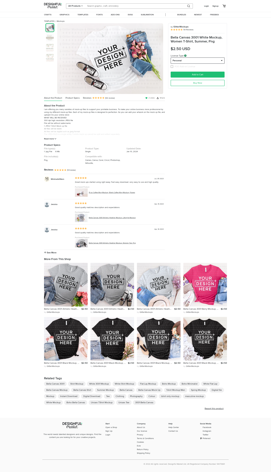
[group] (110, 58)
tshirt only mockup (170, 396)
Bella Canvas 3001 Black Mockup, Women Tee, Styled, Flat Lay (62, 363)
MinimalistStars (57, 179)
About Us (141, 427)
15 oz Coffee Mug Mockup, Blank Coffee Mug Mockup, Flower (112, 192)
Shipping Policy (143, 453)
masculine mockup (194, 396)
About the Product (53, 98)
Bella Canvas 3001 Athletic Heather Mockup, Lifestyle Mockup (112, 218)
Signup (215, 6)
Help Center (173, 427)
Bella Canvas (126, 390)
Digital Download (91, 396)
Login (206, 6)
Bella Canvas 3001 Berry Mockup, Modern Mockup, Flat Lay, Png (202, 309)
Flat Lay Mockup (148, 383)
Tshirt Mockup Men (175, 390)
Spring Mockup (198, 390)
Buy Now (197, 83)
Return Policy (142, 449)
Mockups (61, 21)
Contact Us (173, 431)
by (52, 312)
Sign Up (108, 431)
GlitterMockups (180, 27)
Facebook (207, 427)
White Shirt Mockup (124, 383)
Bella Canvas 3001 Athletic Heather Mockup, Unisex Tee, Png (109, 309)
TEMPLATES (49, 21)
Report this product (214, 408)
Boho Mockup (169, 383)
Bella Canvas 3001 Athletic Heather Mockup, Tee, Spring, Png (155, 309)
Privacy (140, 435)
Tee (108, 396)
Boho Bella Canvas (75, 402)
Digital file (217, 390)
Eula (139, 446)
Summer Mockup (105, 390)
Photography (136, 396)
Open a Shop (111, 427)
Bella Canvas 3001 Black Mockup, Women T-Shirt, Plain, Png (155, 363)
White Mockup (53, 402)
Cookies (140, 442)
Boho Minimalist (189, 383)
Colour (151, 396)
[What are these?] (185, 55)
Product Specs (72, 98)
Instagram (207, 431)
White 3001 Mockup (99, 383)
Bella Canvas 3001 (55, 383)
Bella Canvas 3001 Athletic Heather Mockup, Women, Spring (62, 309)
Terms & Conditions (145, 438)
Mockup (50, 396)
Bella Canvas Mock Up (149, 390)
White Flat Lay (210, 383)
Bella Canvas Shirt (82, 390)
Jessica (54, 204)
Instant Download (68, 396)
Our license (142, 431)
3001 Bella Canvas (144, 402)
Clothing (120, 396)
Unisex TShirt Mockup (101, 402)
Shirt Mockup (76, 383)
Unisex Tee (123, 402)
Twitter (205, 435)
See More (51, 252)
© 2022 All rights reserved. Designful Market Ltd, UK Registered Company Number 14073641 (184, 464)
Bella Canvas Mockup (56, 390)
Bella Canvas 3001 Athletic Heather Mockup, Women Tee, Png (112, 243)
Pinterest (206, 438)
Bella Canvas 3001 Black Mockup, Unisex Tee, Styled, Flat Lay (109, 363)
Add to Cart (197, 74)
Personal (177, 60)
